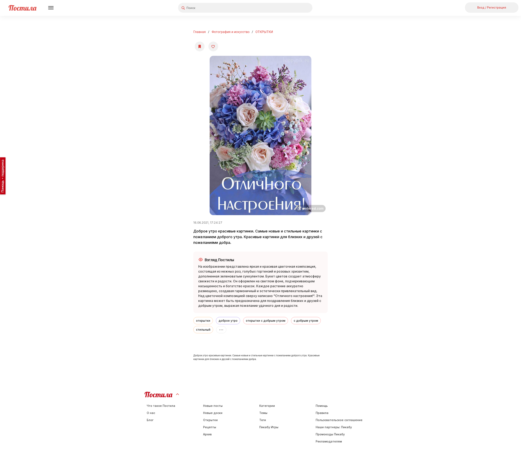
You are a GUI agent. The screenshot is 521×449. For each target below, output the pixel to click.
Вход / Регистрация (491, 7)
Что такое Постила (161, 405)
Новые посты (213, 405)
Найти (294, 8)
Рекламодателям (329, 441)
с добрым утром (306, 320)
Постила (22, 7)
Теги (262, 420)
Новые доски (212, 413)
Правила (322, 413)
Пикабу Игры (268, 427)
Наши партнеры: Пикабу (334, 427)
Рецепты (209, 427)
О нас (151, 413)
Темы (263, 413)
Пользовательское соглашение (339, 420)
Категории (267, 405)
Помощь (322, 405)
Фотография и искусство (231, 32)
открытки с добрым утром (265, 320)
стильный (203, 329)
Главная (199, 32)
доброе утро (228, 320)
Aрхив (207, 434)
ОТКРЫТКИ (264, 32)
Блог (150, 420)
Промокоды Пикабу (330, 434)
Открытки (210, 420)
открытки (203, 320)
